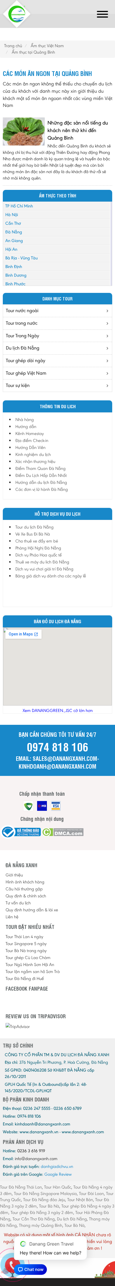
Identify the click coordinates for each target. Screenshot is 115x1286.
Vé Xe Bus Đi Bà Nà (32, 534)
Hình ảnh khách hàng (25, 882)
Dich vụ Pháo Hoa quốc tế (38, 555)
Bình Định (13, 266)
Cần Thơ (13, 223)
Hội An (11, 249)
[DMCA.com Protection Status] (62, 832)
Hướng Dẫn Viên (30, 447)
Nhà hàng (24, 419)
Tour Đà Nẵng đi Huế (25, 978)
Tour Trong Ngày (22, 336)
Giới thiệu (14, 875)
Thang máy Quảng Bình (40, 1225)
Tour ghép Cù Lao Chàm (28, 957)
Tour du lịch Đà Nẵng (34, 527)
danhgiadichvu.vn (57, 1166)
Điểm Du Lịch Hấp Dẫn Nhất (41, 475)
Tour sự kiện (18, 385)
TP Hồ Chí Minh (19, 206)
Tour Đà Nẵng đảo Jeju (44, 1199)
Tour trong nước (21, 323)
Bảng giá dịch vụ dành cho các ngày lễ (50, 576)
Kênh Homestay (29, 433)
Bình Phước (15, 283)
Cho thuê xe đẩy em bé (36, 541)
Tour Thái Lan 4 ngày (24, 936)
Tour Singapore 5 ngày (26, 943)
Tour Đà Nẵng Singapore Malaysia (45, 1193)
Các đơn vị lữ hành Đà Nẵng (41, 489)
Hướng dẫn (25, 426)
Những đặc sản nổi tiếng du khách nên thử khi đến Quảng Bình (77, 130)
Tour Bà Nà (49, 1206)
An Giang (14, 240)
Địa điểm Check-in (31, 440)
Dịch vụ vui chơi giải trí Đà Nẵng (44, 569)
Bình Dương (16, 275)
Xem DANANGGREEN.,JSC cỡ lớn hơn (58, 710)
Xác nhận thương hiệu (35, 461)
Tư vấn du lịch (18, 902)
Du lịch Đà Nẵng (22, 348)
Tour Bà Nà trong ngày (26, 950)
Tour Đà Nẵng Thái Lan (21, 1187)
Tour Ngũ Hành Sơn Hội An (30, 964)
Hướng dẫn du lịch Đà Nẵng (41, 482)
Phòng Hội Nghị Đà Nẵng (38, 548)
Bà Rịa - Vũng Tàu (21, 257)
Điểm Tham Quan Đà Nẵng (40, 468)
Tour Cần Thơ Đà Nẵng (34, 1219)
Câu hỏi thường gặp (24, 888)
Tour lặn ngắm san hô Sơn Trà (33, 971)
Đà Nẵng (13, 232)
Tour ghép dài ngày (25, 360)
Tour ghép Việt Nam (26, 373)
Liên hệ (12, 916)
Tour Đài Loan (91, 1193)
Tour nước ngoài (22, 310)
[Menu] (102, 15)
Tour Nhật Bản (80, 1199)
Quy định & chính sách (26, 895)
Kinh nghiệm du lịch (33, 454)
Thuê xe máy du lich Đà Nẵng (42, 562)
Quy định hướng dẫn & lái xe (32, 909)
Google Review (58, 1174)
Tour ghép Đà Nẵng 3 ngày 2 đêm (42, 1212)
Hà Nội (11, 214)
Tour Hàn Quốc (57, 1187)
